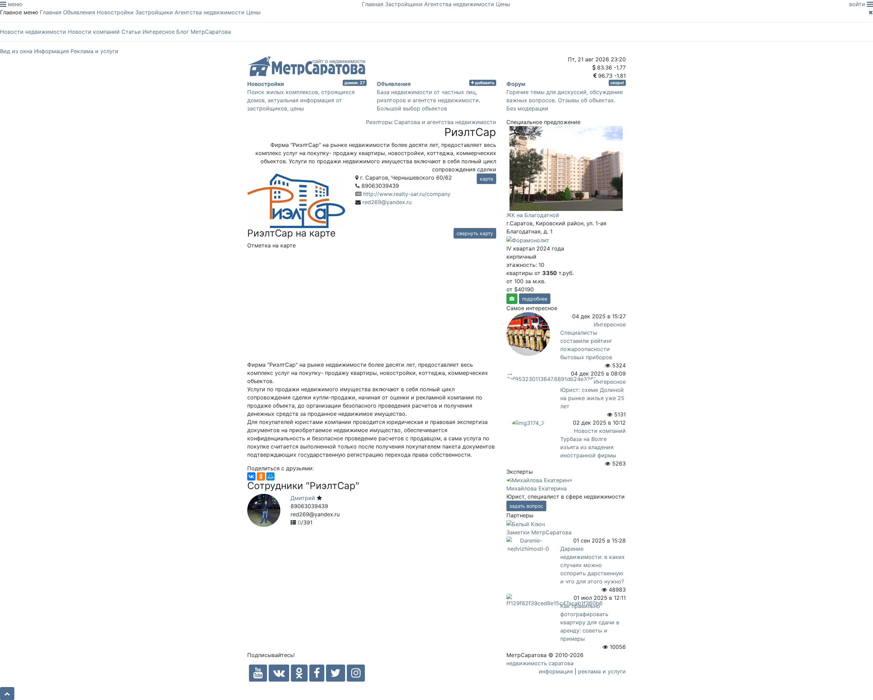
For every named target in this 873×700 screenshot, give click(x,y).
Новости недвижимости (33, 31)
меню (14, 4)
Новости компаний (94, 31)
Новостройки (115, 12)
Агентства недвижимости (459, 4)
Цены (503, 4)
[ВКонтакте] (251, 476)
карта (486, 179)
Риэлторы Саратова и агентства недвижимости (431, 122)
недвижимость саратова (540, 663)
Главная (372, 4)
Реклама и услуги (94, 51)
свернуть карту (475, 233)
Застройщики (404, 4)
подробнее (534, 299)
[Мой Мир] (270, 476)
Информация (51, 51)
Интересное (159, 31)
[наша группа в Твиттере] (335, 673)
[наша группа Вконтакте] (279, 673)
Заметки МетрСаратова (539, 532)
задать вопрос (526, 506)
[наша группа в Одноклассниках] (299, 673)
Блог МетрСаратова (203, 31)
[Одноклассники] (261, 476)
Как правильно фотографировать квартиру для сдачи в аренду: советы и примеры (589, 622)
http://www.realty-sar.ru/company (406, 194)
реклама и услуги (602, 671)
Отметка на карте (271, 245)
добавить (484, 82)
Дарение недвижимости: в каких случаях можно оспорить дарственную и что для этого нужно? (592, 565)
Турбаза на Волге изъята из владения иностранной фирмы (588, 447)
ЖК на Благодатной (532, 215)
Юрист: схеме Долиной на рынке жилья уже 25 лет (592, 398)
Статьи (131, 31)
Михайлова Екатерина (536, 488)
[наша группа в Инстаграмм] (356, 673)
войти (858, 4)
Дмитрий (304, 497)
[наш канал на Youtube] (258, 673)
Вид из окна (16, 51)
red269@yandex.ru (387, 202)
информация (556, 671)
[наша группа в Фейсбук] (316, 673)
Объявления (79, 12)
